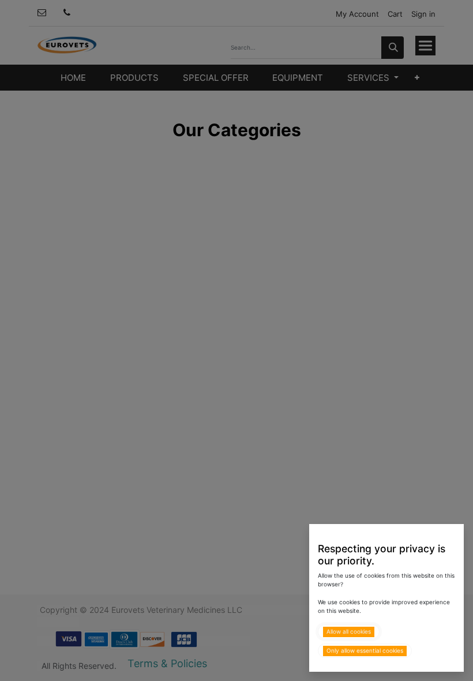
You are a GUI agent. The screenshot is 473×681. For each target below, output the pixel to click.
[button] (349, 631)
